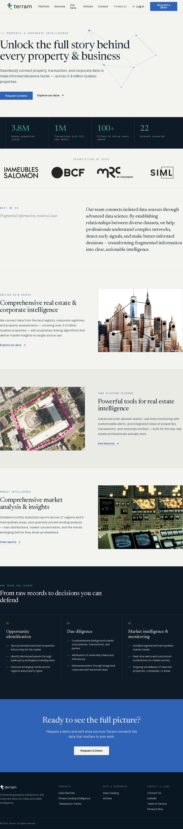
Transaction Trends (70, 804)
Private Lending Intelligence (74, 798)
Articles (88, 6)
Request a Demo (163, 6)
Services (59, 6)
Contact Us (154, 793)
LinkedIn (152, 798)
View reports (8, 542)
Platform (43, 6)
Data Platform (67, 793)
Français (120, 6)
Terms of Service (157, 804)
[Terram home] (19, 6)
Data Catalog (111, 793)
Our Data (73, 6)
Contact (103, 6)
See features (106, 443)
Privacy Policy (155, 809)
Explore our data (48, 95)
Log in (140, 6)
